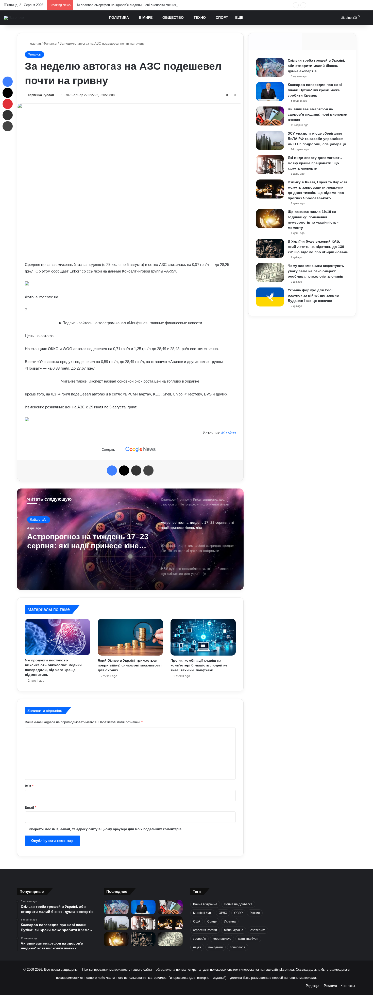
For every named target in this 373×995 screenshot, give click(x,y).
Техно (200, 17)
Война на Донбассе (238, 904)
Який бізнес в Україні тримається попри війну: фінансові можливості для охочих (130, 665)
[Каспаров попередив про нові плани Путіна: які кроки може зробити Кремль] (270, 91)
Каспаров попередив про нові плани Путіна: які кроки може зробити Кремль (315, 90)
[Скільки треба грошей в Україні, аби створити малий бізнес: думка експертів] (270, 67)
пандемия (215, 947)
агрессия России (205, 930)
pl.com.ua (286, 969)
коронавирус (222, 938)
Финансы (50, 43)
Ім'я (29, 786)
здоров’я (199, 938)
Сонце (212, 921)
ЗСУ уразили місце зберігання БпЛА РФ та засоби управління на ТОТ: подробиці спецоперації (317, 138)
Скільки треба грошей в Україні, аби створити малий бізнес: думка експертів (316, 65)
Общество (173, 17)
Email (30, 807)
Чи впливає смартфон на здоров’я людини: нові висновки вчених (126, 5)
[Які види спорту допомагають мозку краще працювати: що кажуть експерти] (270, 164)
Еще (239, 17)
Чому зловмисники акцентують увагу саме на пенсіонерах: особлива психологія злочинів (316, 271)
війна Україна (233, 930)
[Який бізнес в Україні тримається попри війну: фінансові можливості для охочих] (130, 637)
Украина (230, 921)
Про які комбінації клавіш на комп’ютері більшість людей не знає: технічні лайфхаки (199, 665)
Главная (34, 43)
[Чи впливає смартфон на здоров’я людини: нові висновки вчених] (270, 115)
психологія (237, 947)
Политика (119, 17)
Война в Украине (205, 904)
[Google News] (140, 449)
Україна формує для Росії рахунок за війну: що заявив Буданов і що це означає (313, 295)
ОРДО (223, 913)
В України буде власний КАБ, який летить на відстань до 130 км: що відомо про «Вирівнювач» (318, 246)
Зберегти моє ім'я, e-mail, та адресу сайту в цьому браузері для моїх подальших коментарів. (105, 829)
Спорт (222, 17)
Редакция (313, 986)
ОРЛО (238, 913)
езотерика (257, 930)
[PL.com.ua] (14, 18)
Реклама (330, 986)
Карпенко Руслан (41, 95)
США (196, 921)
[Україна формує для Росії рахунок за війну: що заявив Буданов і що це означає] (270, 296)
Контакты (348, 986)
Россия (255, 913)
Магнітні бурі (202, 913)
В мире (145, 17)
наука (197, 947)
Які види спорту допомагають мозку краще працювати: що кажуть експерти (315, 163)
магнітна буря (248, 938)
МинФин (228, 433)
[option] (130, 539)
